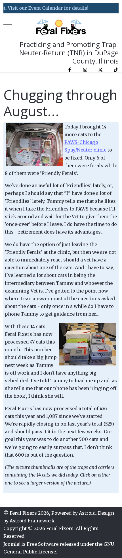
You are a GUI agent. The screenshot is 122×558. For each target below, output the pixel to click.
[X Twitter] (100, 70)
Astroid (87, 513)
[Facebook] (70, 70)
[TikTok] (116, 70)
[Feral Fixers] (61, 27)
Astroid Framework (32, 521)
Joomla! (11, 544)
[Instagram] (85, 70)
